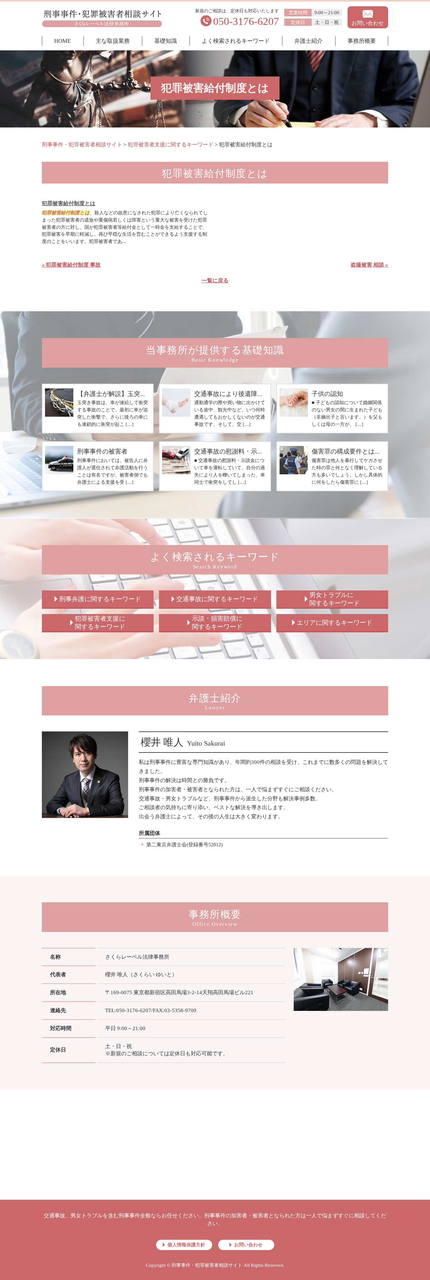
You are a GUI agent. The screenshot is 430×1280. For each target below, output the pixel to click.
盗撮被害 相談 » (369, 265)
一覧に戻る (215, 281)
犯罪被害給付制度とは (68, 203)
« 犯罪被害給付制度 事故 (71, 265)
